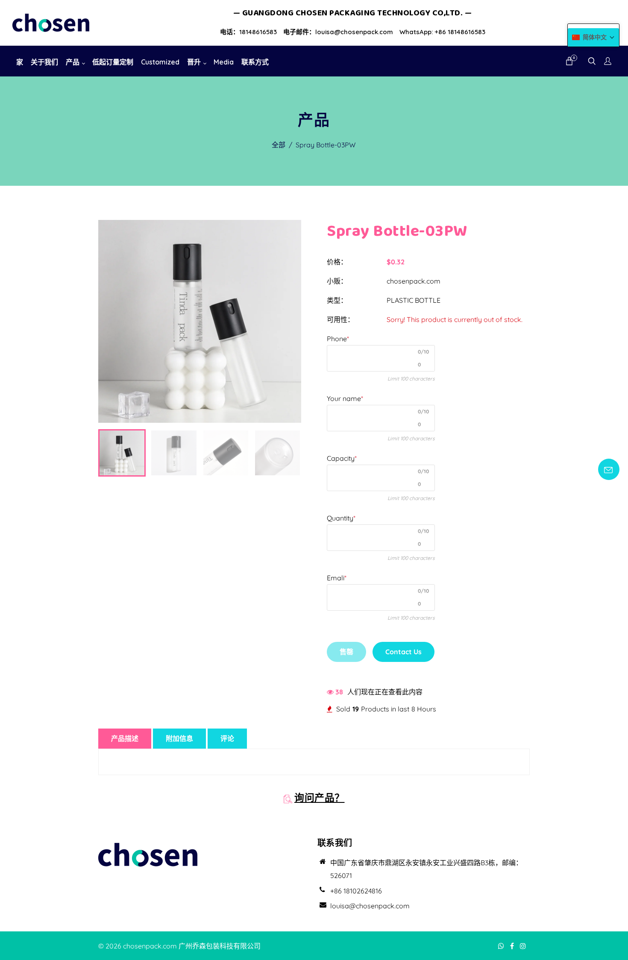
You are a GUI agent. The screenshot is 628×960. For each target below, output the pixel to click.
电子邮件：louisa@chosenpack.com (338, 32)
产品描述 (124, 738)
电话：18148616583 (248, 32)
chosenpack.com (413, 281)
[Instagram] (524, 946)
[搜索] (591, 62)
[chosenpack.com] (50, 22)
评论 (227, 738)
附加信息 (179, 738)
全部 (278, 144)
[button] (593, 37)
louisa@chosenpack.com (370, 905)
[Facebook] (513, 946)
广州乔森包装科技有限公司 (220, 946)
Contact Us (403, 651)
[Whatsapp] (502, 946)
